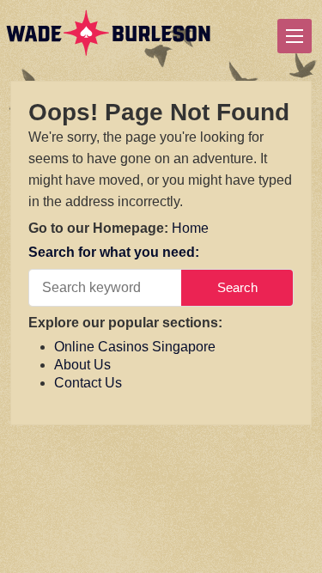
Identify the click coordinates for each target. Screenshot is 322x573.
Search (237, 287)
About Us (82, 364)
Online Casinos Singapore (135, 346)
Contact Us (88, 382)
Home (190, 228)
